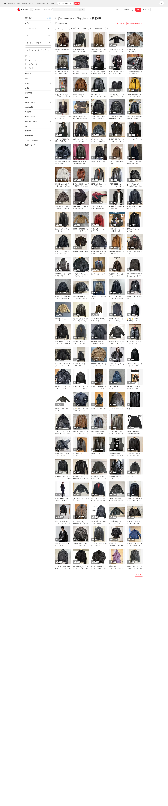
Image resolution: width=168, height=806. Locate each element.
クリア (49, 18)
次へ (137, 574)
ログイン (118, 10)
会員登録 (126, 10)
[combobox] (58, 9)
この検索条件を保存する (135, 23)
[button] (51, 9)
